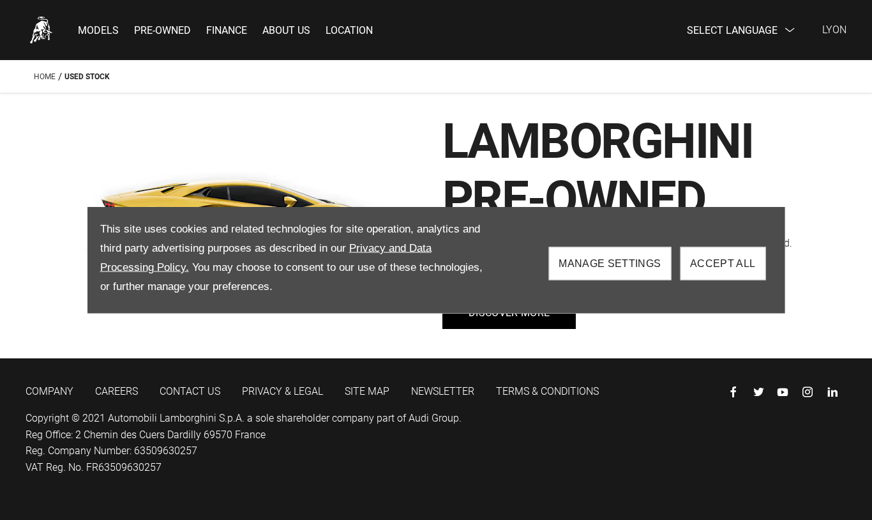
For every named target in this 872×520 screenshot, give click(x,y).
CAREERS (116, 391)
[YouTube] (782, 392)
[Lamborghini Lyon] (41, 30)
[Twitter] (758, 392)
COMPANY (49, 391)
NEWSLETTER (442, 391)
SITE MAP (367, 391)
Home (45, 76)
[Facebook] (733, 392)
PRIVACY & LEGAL (282, 391)
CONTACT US (190, 391)
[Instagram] (807, 392)
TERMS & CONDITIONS (547, 391)
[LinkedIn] (832, 392)
